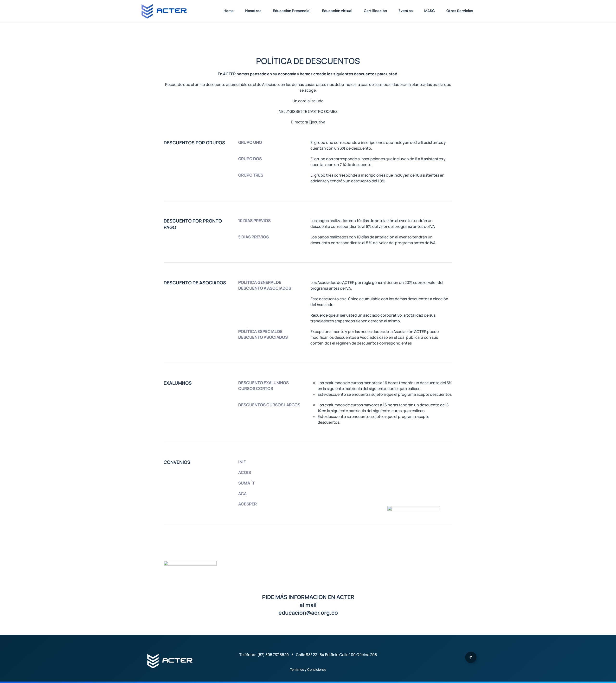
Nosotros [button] (253, 10)
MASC (429, 10)
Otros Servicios (459, 10)
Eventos (405, 10)
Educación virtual (337, 10)
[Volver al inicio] (164, 11)
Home (229, 10)
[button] (470, 657)
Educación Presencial (291, 10)
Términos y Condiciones (308, 669)
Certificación (375, 10)
